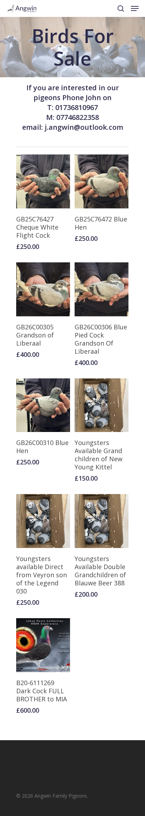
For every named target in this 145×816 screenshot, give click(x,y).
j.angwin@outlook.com (84, 127)
